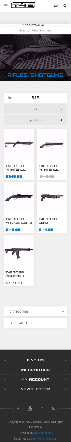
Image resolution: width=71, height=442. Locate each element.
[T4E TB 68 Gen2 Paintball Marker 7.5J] (52, 197)
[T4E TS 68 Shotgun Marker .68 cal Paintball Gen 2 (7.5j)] (19, 197)
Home (22, 30)
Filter (35, 98)
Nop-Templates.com (44, 438)
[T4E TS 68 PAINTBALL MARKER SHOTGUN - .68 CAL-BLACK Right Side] (52, 144)
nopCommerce (43, 432)
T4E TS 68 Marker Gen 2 (19, 221)
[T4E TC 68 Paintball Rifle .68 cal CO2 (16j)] (19, 250)
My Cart (57, 4)
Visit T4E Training (33, 25)
